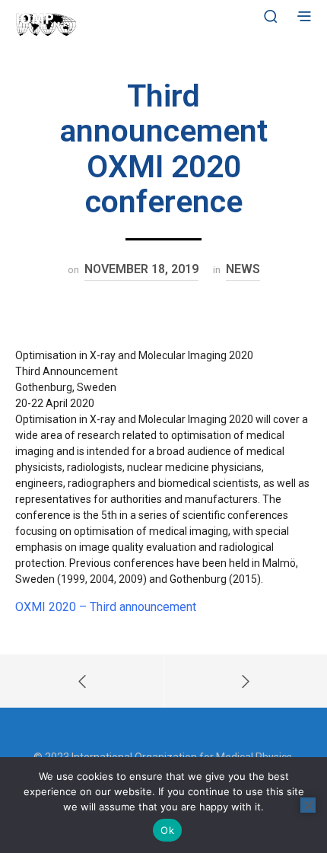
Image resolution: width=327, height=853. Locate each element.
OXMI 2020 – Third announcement (105, 607)
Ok (167, 830)
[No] (308, 805)
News (243, 269)
